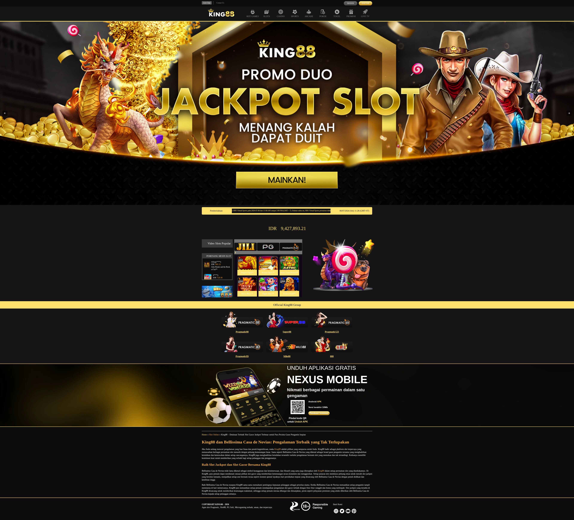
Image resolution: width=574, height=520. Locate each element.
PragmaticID (242, 356)
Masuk (350, 3)
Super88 (287, 331)
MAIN (247, 266)
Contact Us (220, 3)
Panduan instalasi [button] (319, 413)
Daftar (365, 3)
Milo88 (286, 356)
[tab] (245, 247)
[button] (4, 113)
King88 (277, 449)
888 (332, 356)
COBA (247, 259)
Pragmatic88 (242, 331)
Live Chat (206, 3)
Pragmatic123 (332, 331)
